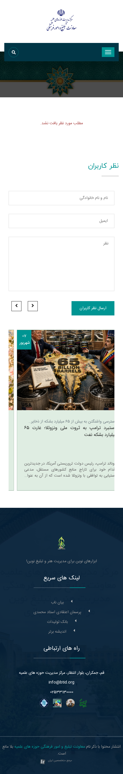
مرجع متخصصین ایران (60, 760)
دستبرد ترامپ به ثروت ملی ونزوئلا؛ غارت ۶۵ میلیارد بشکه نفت (62, 432)
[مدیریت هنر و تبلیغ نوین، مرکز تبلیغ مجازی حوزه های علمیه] (62, 543)
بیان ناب (57, 602)
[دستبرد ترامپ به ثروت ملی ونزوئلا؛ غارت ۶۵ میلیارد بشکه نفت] (61, 370)
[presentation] (33, 306)
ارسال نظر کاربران (93, 308)
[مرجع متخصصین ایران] (42, 762)
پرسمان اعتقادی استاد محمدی (57, 612)
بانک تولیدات (57, 622)
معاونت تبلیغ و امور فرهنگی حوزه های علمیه (49, 746)
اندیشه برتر (57, 631)
